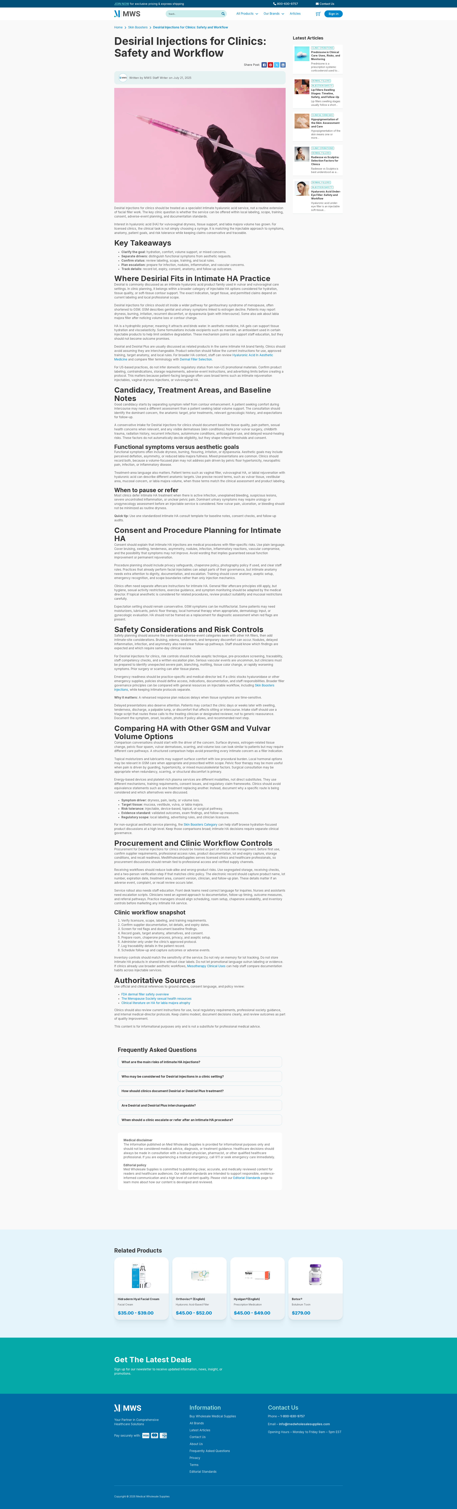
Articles (295, 13)
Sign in (334, 14)
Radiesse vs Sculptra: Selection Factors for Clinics (325, 161)
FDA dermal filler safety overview (145, 994)
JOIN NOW (121, 4)
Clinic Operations (322, 48)
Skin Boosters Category (200, 824)
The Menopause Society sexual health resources (156, 998)
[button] (200, 1062)
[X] (276, 65)
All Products (244, 13)
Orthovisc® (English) (190, 1299)
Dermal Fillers (321, 81)
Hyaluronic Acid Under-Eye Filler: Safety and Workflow (326, 195)
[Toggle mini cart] (318, 13)
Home (118, 27)
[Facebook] (264, 65)
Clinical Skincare (322, 115)
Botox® (297, 1299)
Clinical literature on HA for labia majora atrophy (155, 1003)
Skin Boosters (138, 27)
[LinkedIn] (283, 65)
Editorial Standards (246, 1178)
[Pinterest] (270, 65)
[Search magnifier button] (223, 13)
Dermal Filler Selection (196, 359)
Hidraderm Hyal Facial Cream (138, 1299)
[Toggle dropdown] (256, 13)
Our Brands (272, 13)
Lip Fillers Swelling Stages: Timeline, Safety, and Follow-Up (325, 93)
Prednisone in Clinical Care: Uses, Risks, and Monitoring (325, 56)
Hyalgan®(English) (247, 1299)
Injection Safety (322, 85)
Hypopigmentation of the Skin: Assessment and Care (325, 123)
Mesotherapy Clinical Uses (206, 966)
